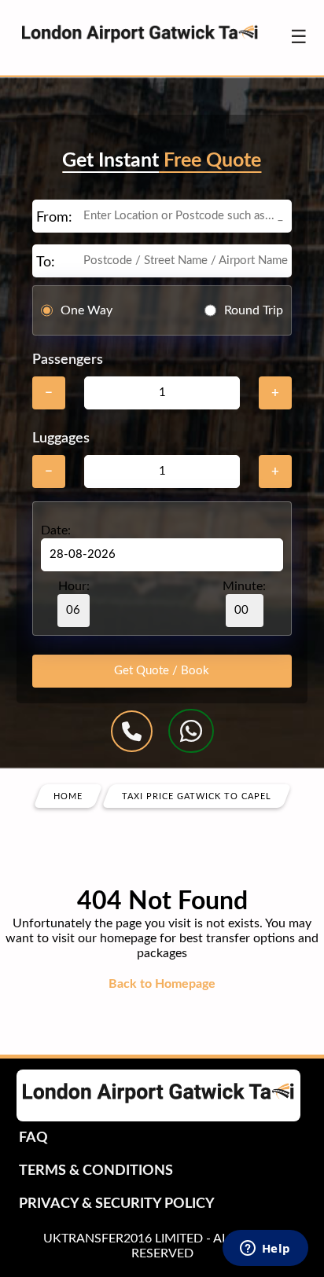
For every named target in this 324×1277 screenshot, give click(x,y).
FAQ (33, 1138)
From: (54, 218)
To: (45, 262)
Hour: (74, 586)
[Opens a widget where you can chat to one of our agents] (265, 1249)
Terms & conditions (96, 1171)
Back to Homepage (162, 984)
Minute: (244, 586)
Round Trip (253, 310)
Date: (56, 530)
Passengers (67, 360)
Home (68, 796)
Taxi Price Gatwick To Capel (196, 796)
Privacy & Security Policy (117, 1204)
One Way (86, 310)
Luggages (61, 438)
